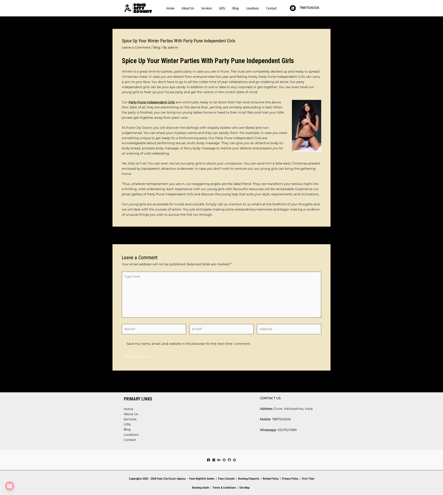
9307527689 (287, 430)
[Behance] (218, 459)
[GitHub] (229, 459)
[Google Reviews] (234, 459)
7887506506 (281, 419)
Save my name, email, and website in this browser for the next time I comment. (189, 344)
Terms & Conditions (224, 487)
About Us (188, 8)
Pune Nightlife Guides (202, 478)
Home (170, 8)
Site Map (244, 487)
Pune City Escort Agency (171, 478)
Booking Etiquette (248, 478)
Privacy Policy (290, 478)
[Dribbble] (224, 459)
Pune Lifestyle (226, 478)
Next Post (320, 235)
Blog (235, 8)
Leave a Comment (136, 47)
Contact (271, 8)
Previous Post (125, 235)
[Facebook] (208, 459)
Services (206, 8)
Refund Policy (271, 478)
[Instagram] (213, 459)
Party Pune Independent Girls (152, 102)
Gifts (222, 8)
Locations (252, 8)
